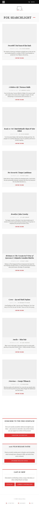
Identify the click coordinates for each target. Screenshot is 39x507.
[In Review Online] (19, 8)
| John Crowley (19, 214)
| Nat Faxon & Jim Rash (19, 45)
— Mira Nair (19, 339)
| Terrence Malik (19, 87)
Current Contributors (24, 484)
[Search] (29, 2)
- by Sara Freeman (25, 342)
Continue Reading (19, 58)
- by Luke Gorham (24, 217)
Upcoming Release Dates (19, 460)
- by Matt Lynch (24, 175)
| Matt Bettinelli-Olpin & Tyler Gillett (19, 130)
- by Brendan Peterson (23, 302)
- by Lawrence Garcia (24, 90)
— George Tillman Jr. (19, 381)
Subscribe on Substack (19, 435)
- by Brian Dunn (24, 384)
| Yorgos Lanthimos (19, 172)
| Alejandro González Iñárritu (19, 257)
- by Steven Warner (24, 48)
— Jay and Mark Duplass (19, 299)
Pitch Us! (10, 484)
